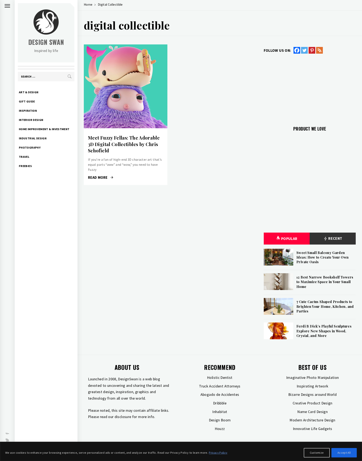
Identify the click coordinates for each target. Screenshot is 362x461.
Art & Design (28, 92)
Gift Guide (27, 101)
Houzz (220, 428)
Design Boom (220, 420)
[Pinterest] (312, 50)
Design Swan (46, 42)
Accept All (344, 453)
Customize (317, 453)
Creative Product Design (312, 403)
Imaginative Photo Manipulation (312, 377)
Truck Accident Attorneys (219, 386)
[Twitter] (304, 50)
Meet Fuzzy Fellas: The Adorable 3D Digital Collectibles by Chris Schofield (124, 144)
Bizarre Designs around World (312, 394)
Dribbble (219, 403)
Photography (30, 147)
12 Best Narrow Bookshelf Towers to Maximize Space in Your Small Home (324, 282)
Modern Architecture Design (312, 420)
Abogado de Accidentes (219, 394)
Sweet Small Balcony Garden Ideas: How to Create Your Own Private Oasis (322, 257)
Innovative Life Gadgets (312, 428)
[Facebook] (296, 50)
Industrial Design (33, 138)
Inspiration (28, 111)
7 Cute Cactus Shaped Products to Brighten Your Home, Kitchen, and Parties (325, 306)
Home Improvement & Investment (44, 129)
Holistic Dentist (220, 377)
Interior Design (31, 120)
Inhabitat (219, 411)
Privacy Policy (218, 453)
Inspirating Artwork (312, 386)
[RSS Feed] (319, 50)
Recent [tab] (334, 238)
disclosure (123, 416)
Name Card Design (312, 411)
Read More (125, 86)
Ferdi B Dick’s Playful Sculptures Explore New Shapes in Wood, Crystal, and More (324, 331)
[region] (181, 451)
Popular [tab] (289, 238)
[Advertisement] (310, 87)
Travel (24, 157)
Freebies (25, 166)
